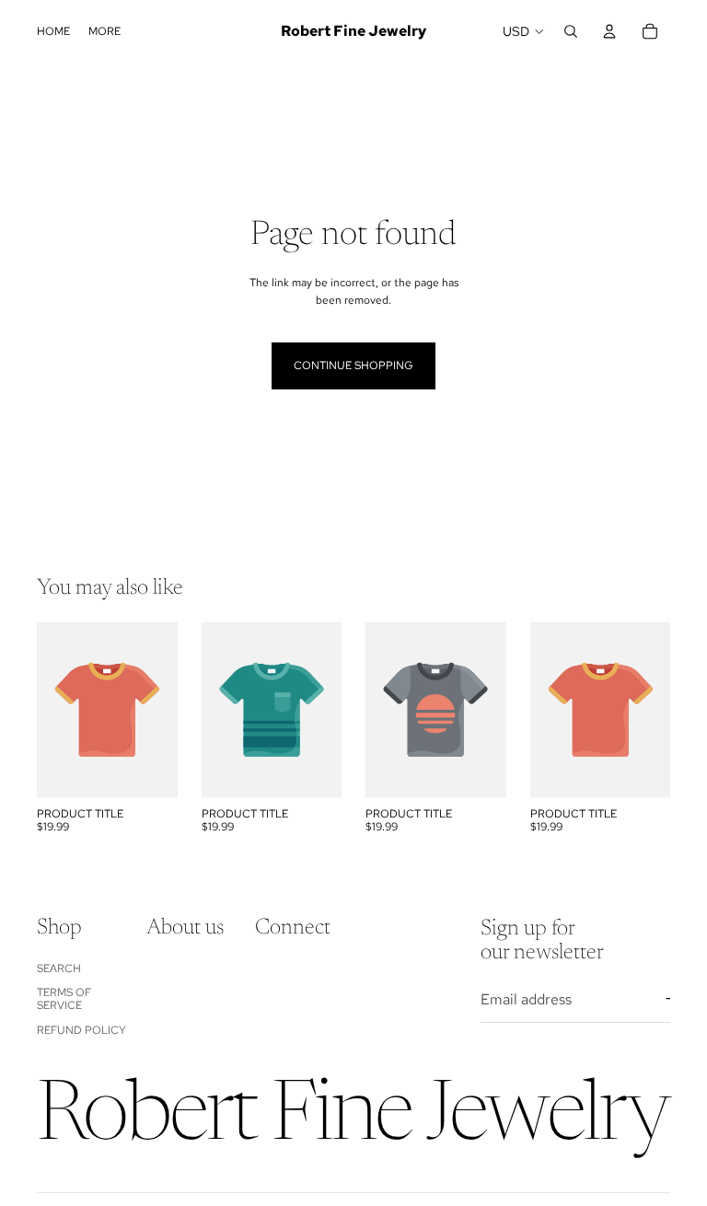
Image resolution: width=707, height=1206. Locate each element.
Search (59, 968)
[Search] (571, 31)
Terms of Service (64, 999)
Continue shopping (353, 365)
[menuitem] (104, 32)
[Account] (609, 31)
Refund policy (81, 1030)
